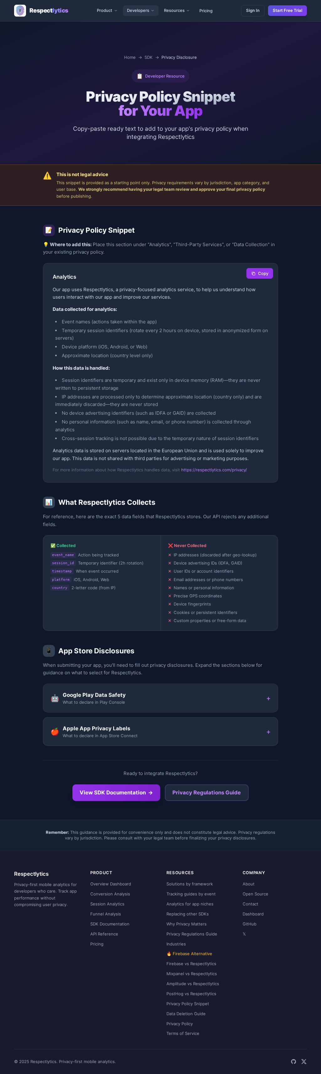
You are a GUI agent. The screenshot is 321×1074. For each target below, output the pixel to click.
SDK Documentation (109, 923)
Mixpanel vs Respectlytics (191, 973)
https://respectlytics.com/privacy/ (214, 469)
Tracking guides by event (191, 893)
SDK (149, 57)
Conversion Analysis (110, 893)
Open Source (255, 893)
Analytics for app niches (189, 903)
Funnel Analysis (105, 913)
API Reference (104, 933)
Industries (176, 943)
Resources (174, 10)
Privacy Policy (179, 1023)
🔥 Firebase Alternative (189, 953)
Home (130, 57)
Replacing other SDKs (187, 913)
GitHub (249, 923)
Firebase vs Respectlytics (191, 963)
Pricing (206, 10)
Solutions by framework (189, 883)
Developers (138, 10)
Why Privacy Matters (186, 923)
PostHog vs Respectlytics (191, 993)
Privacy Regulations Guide (206, 792)
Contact (250, 903)
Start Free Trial (287, 10)
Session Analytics (107, 903)
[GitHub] (294, 1062)
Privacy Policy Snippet (187, 1003)
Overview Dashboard (110, 883)
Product (104, 10)
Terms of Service (182, 1033)
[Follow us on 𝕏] (304, 1062)
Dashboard (253, 913)
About (249, 883)
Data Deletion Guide (186, 1013)
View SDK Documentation (116, 792)
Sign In (253, 10)
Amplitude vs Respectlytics (192, 983)
